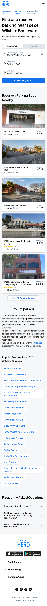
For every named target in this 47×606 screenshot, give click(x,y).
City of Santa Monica (14, 407)
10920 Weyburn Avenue (15, 401)
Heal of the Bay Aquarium (16, 456)
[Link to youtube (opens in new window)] (30, 590)
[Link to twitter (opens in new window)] (25, 590)
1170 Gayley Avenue (13, 419)
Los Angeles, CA (7, 12)
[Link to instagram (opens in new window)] (21, 590)
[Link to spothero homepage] (24, 543)
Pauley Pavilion (11, 450)
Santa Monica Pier (12, 368)
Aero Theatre (10, 462)
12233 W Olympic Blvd (14, 425)
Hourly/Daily (12, 46)
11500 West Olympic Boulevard (19, 431)
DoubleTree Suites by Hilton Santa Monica (20, 469)
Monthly (34, 46)
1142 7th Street (11, 483)
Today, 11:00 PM (14, 64)
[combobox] (23, 54)
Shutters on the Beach (15, 374)
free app (38, 342)
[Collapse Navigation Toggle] (43, 3)
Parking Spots (18, 12)
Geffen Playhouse (12, 413)
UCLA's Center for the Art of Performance (17, 394)
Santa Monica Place (13, 444)
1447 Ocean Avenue (13, 438)
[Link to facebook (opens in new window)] (16, 590)
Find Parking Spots (23, 80)
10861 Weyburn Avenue (15, 380)
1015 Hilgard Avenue (13, 477)
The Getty (36, 380)
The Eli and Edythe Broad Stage (19, 386)
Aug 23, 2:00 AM (14, 73)
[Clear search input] (42, 54)
